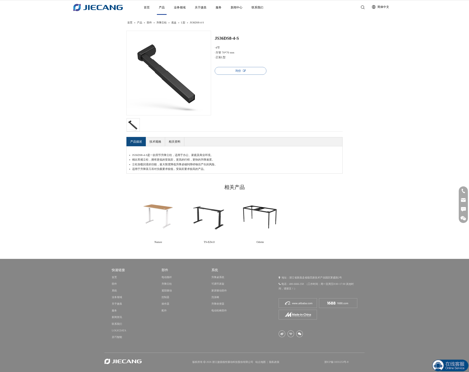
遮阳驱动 (167, 290)
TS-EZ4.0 (209, 242)
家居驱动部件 (219, 290)
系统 (114, 290)
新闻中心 (236, 7)
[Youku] (290, 333)
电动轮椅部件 (219, 310)
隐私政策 (274, 362)
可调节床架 (217, 283)
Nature (158, 242)
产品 (162, 7)
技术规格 (155, 141)
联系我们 (257, 7)
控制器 (165, 297)
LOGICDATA (119, 330)
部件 (114, 283)
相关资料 (174, 141)
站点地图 (260, 362)
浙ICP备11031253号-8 (336, 362)
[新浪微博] (282, 333)
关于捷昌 (200, 7)
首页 (147, 7)
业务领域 (180, 7)
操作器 (165, 303)
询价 (238, 70)
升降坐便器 (217, 303)
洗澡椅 (215, 297)
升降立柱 (167, 283)
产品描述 (136, 141)
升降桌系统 (217, 277)
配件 (164, 310)
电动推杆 (167, 277)
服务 (218, 7)
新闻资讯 (117, 317)
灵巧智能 (117, 337)
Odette (260, 242)
